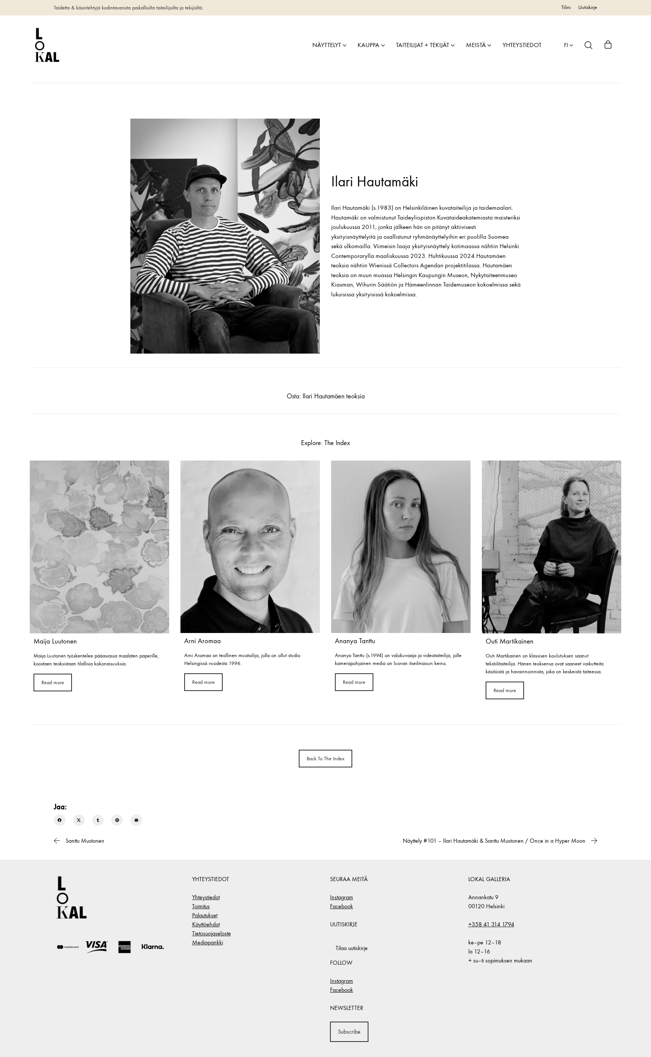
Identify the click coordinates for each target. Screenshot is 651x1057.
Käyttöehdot (206, 924)
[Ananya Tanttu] (401, 547)
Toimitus (201, 906)
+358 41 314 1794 (491, 924)
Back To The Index (325, 758)
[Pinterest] (117, 820)
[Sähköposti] (136, 820)
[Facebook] (60, 820)
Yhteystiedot (206, 897)
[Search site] (588, 45)
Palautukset (204, 915)
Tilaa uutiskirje (352, 948)
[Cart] (608, 45)
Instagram (341, 897)
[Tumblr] (98, 820)
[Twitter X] (79, 820)
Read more (52, 682)
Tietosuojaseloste (211, 933)
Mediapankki (207, 942)
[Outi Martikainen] (551, 547)
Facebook (341, 906)
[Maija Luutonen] (99, 547)
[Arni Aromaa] (250, 547)
